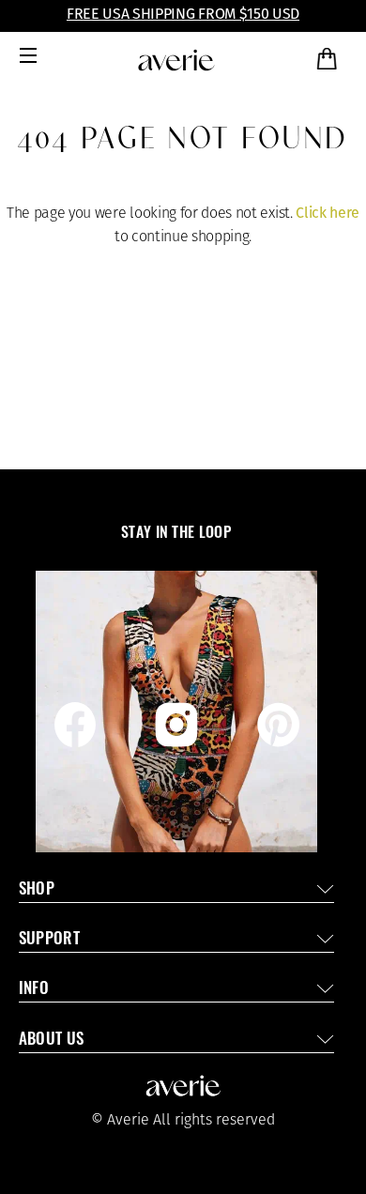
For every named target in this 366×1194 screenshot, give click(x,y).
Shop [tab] (36, 890)
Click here (327, 213)
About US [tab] (51, 1041)
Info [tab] (34, 990)
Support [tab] (49, 940)
